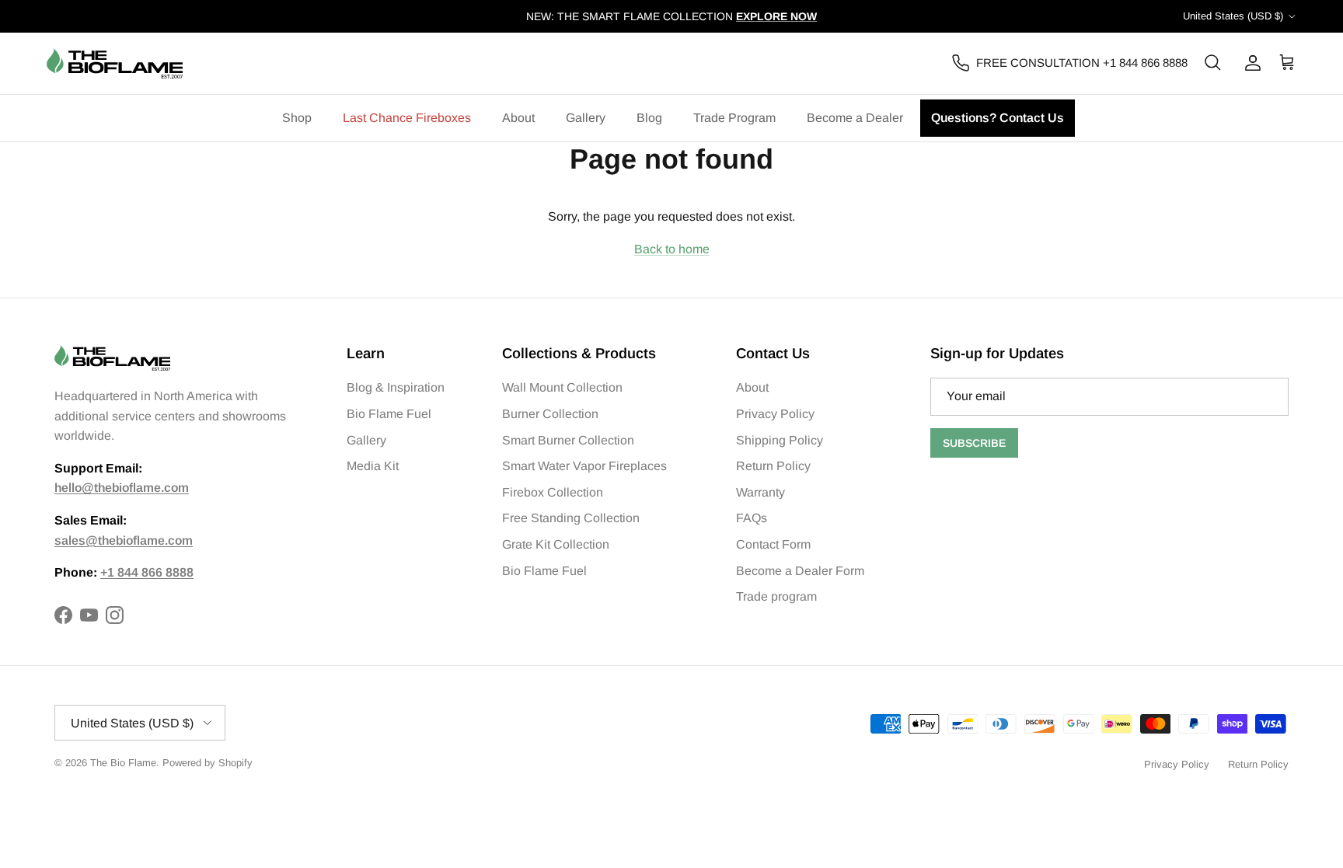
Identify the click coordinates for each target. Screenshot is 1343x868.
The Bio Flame (123, 763)
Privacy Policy (775, 413)
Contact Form (773, 544)
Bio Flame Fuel (389, 413)
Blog (649, 117)
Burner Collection (550, 413)
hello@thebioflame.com (121, 487)
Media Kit (373, 465)
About (518, 117)
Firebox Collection (552, 492)
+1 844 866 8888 (147, 572)
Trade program (776, 596)
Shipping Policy (779, 440)
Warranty (760, 492)
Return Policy (773, 465)
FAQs (751, 518)
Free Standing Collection (571, 518)
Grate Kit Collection (555, 544)
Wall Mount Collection (562, 387)
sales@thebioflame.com (123, 540)
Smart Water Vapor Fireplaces (584, 465)
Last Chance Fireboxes (407, 117)
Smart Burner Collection (568, 440)
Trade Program (734, 117)
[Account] (1249, 63)
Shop (297, 117)
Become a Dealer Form (800, 570)
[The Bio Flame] (115, 63)
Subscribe (974, 443)
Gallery (585, 117)
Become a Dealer (855, 117)
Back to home (672, 249)
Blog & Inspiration (396, 387)
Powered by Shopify (207, 763)
